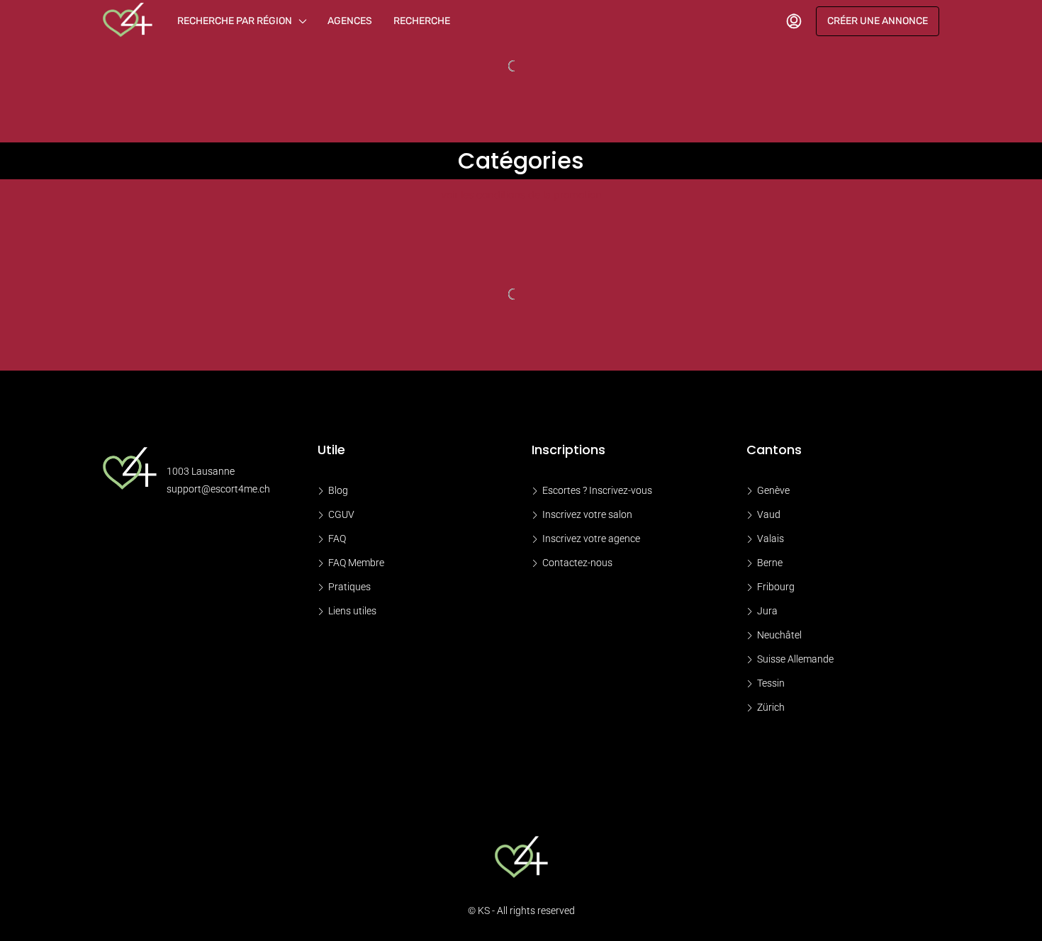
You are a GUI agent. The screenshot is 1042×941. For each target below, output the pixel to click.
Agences (349, 21)
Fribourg (776, 586)
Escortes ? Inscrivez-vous (597, 490)
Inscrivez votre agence (591, 538)
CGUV (341, 514)
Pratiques (349, 586)
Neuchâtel (779, 635)
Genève (773, 490)
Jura (767, 610)
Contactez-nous (577, 562)
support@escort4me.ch (218, 489)
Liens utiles (352, 610)
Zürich (771, 707)
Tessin (771, 683)
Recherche (421, 21)
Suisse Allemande (795, 659)
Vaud (768, 514)
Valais (770, 538)
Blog (338, 490)
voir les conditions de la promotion (521, 194)
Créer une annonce (877, 21)
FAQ (337, 538)
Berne (770, 562)
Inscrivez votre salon (587, 514)
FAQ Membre (356, 562)
